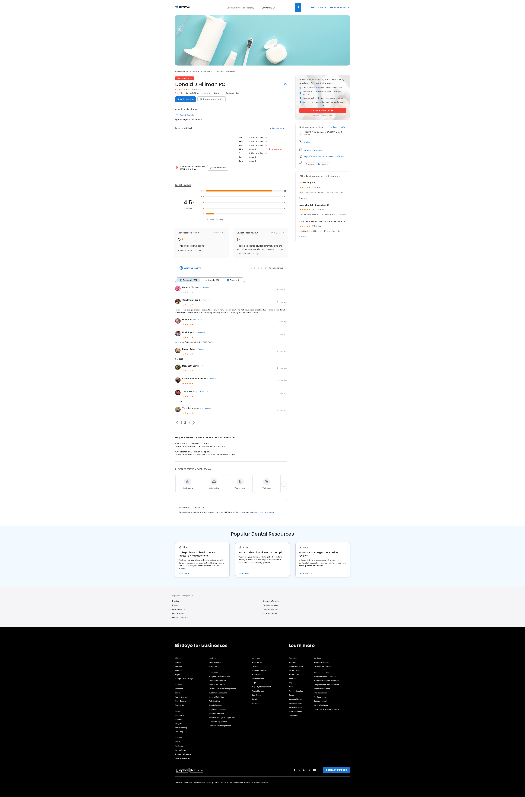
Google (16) (213, 280)
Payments (179, 705)
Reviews (178, 666)
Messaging (179, 715)
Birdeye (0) (235, 280)
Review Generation (217, 684)
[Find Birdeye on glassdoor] (319, 770)
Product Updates (296, 691)
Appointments (181, 697)
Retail (254, 699)
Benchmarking (181, 727)
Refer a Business (321, 705)
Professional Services (323, 666)
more (279, 249)
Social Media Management (220, 726)
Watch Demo (294, 670)
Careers (292, 695)
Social (177, 693)
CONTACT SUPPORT (336, 770)
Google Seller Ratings (184, 678)
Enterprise (213, 666)
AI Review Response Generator (326, 680)
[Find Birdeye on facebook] (295, 770)
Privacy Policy (199, 782)
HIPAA (223, 782)
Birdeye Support (320, 701)
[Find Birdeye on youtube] (314, 770)
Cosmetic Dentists (271, 601)
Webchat (179, 689)
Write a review (319, 7)
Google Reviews (215, 705)
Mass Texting (180, 701)
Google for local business (219, 676)
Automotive (257, 662)
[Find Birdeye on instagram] (309, 770)
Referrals (179, 670)
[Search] (298, 7)
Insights (178, 723)
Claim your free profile (322, 110)
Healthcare (256, 674)
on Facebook (204, 287)
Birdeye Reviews (295, 703)
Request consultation (213, 99)
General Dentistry (180, 617)
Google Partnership (183, 754)
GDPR (217, 782)
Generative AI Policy (242, 782)
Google (311, 164)
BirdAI (177, 742)
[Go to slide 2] (323, 105)
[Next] (283, 484)
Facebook (324, 164)
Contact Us (293, 715)
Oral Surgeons (178, 609)
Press (291, 687)
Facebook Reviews (216, 713)
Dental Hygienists (270, 605)
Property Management (261, 687)
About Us (292, 662)
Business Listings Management (222, 717)
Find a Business (320, 693)
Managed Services (321, 662)
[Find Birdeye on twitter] (299, 770)
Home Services (258, 678)
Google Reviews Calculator (325, 676)
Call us (307, 142)
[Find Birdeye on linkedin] (304, 770)
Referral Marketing (216, 697)
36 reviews (196, 89)
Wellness (255, 703)
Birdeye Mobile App (183, 758)
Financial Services (259, 670)
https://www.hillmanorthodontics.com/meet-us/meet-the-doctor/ (325, 156)
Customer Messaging (218, 693)
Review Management (218, 680)
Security (209, 782)
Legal (254, 683)
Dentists (208, 71)
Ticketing (179, 732)
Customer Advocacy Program (326, 709)
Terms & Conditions (183, 782)
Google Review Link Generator (326, 684)
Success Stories (295, 699)
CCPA (229, 782)
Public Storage (258, 691)
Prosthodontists (270, 613)
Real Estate (256, 695)
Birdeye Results (295, 707)
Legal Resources (295, 711)
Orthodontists (178, 613)
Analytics (179, 746)
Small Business (215, 662)
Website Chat (215, 701)
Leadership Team (296, 666)
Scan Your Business (322, 689)
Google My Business (217, 709)
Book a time (294, 674)
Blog (290, 683)
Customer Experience (218, 721)
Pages (177, 674)
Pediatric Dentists (270, 609)
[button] (177, 423)
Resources (293, 678)
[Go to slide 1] (321, 105)
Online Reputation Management (222, 689)
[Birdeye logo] (183, 7)
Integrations (180, 750)
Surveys (178, 719)
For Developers (320, 697)
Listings (178, 662)
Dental (196, 71)
